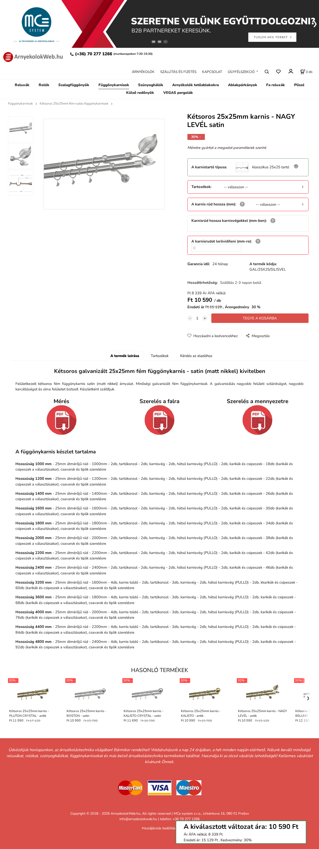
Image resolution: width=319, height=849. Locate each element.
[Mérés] (61, 420)
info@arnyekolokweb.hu (138, 819)
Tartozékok (159, 355)
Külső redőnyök (140, 92)
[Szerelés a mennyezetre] (257, 420)
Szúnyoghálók (150, 84)
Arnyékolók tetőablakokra (195, 84)
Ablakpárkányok (242, 84)
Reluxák (22, 84)
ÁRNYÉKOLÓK (143, 71)
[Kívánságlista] (278, 71)
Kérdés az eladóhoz (196, 355)
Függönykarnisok (113, 84)
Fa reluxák (275, 84)
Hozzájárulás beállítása (159, 828)
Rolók (44, 84)
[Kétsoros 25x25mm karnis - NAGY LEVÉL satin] (103, 164)
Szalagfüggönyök (73, 84)
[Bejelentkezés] (290, 71)
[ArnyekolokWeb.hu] (32, 56)
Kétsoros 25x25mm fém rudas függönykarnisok (74, 103)
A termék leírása (124, 355)
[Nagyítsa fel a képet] (295, 167)
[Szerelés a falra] (159, 420)
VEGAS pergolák (178, 92)
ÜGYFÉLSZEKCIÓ (241, 71)
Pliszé (299, 84)
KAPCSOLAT (212, 71)
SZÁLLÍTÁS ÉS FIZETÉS (178, 71)
